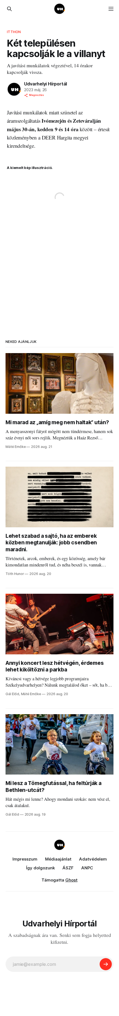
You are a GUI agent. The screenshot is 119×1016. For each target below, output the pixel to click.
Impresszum (24, 859)
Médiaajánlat (58, 859)
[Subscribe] (106, 964)
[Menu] (111, 8)
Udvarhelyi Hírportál (45, 84)
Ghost (71, 880)
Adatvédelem (93, 859)
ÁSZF (68, 867)
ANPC (87, 867)
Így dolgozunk (40, 867)
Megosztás (36, 94)
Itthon (14, 31)
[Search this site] (9, 8)
